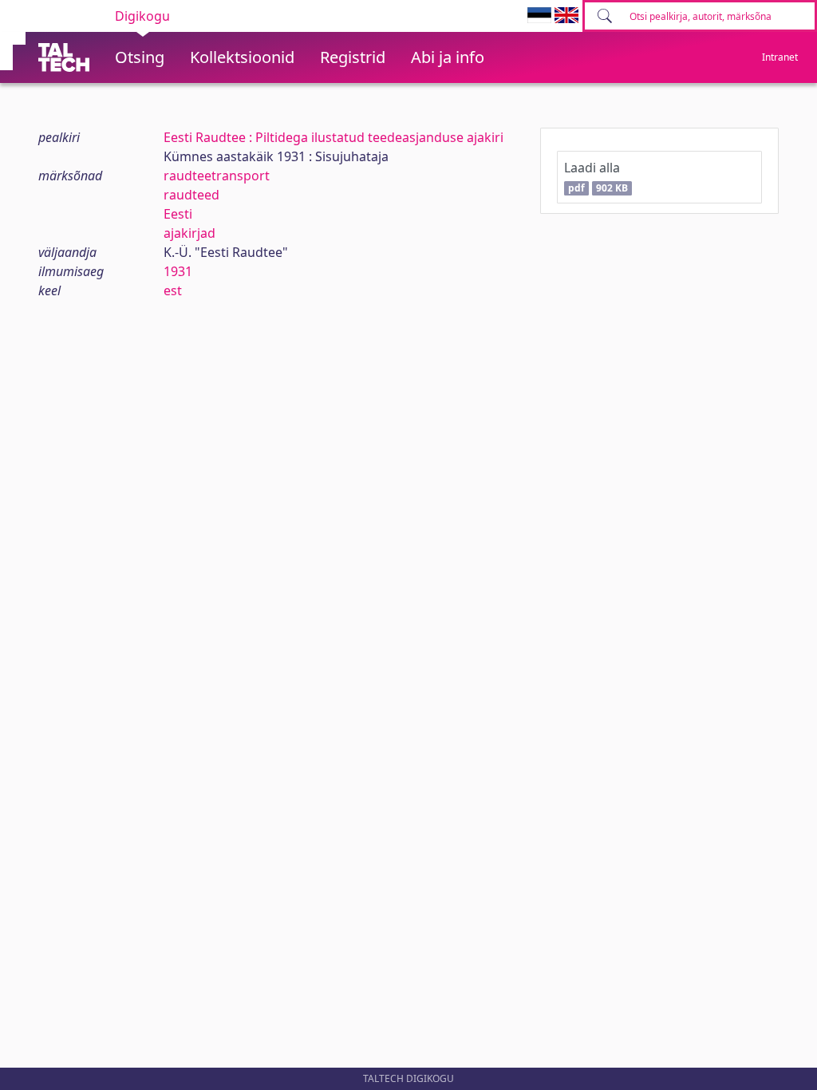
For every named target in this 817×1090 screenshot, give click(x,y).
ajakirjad (189, 233)
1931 (178, 271)
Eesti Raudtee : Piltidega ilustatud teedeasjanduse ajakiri (333, 137)
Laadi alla (595, 177)
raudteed (191, 194)
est (173, 290)
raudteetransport (217, 175)
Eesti (178, 214)
